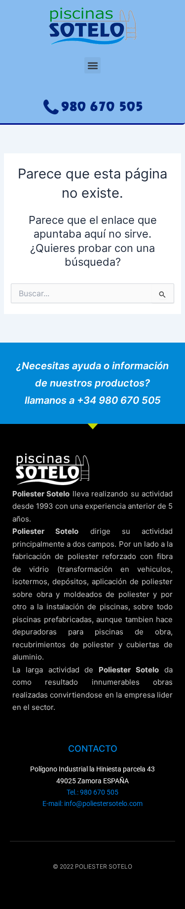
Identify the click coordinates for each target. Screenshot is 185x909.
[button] (92, 65)
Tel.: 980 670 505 (92, 792)
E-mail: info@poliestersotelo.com (92, 803)
